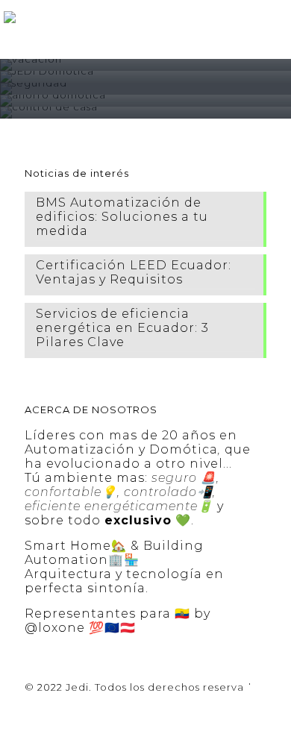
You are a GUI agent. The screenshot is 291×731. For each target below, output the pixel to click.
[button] (275, 14)
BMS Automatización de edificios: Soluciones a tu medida (122, 216)
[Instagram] (186, 708)
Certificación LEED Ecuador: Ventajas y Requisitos (133, 272)
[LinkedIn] (166, 708)
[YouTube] (146, 708)
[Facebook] (105, 708)
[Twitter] (126, 708)
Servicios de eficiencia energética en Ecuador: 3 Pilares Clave (122, 328)
